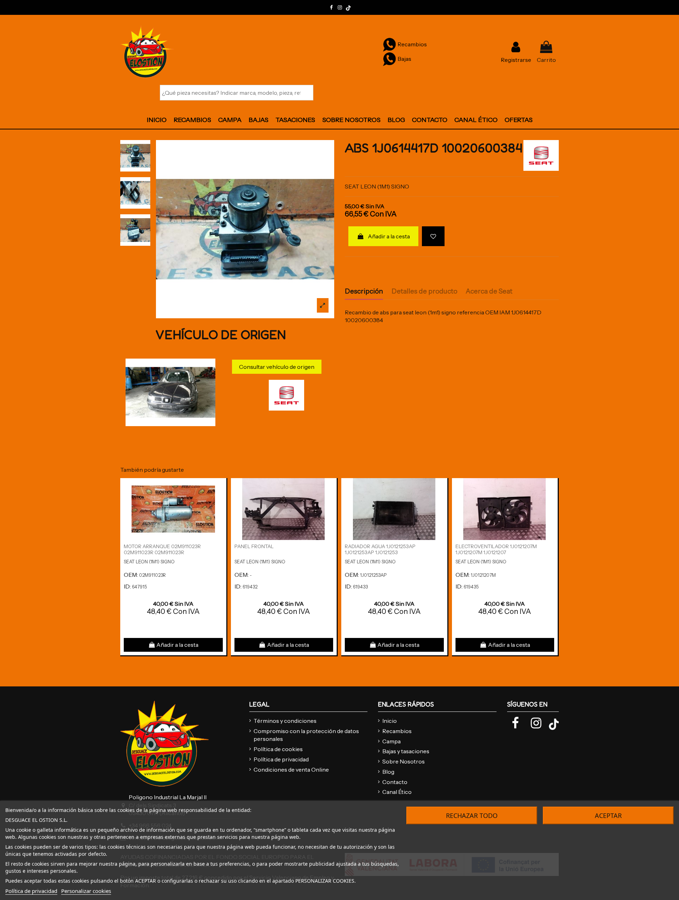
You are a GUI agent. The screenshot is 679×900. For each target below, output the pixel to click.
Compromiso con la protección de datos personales (306, 734)
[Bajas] (389, 58)
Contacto (394, 781)
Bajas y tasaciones (405, 751)
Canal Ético (397, 791)
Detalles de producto (424, 291)
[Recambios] (389, 44)
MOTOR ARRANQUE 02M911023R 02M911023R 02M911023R (162, 549)
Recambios (397, 730)
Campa (391, 741)
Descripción (364, 291)
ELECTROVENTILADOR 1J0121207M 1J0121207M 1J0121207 (496, 549)
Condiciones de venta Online (291, 769)
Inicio (389, 720)
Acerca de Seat (489, 291)
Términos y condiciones (285, 720)
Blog (388, 771)
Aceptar (608, 815)
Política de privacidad (281, 759)
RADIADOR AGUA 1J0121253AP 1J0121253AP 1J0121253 (380, 549)
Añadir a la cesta (389, 236)
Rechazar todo (472, 815)
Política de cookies (278, 749)
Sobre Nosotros (403, 761)
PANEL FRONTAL (254, 546)
